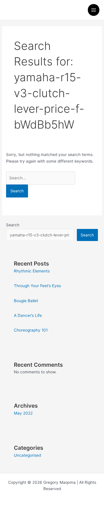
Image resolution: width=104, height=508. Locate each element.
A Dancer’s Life (28, 315)
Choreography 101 (31, 330)
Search (12, 225)
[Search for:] (40, 178)
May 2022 (23, 413)
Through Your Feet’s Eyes (37, 285)
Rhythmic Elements (32, 271)
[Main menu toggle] (94, 10)
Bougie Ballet (26, 300)
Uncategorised (27, 455)
